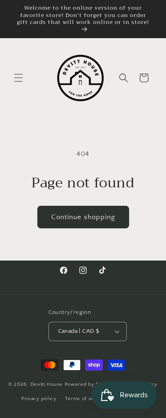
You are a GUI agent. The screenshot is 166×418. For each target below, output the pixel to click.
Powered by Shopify (90, 384)
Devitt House (47, 384)
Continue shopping (83, 217)
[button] (18, 78)
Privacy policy (39, 398)
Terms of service (86, 398)
